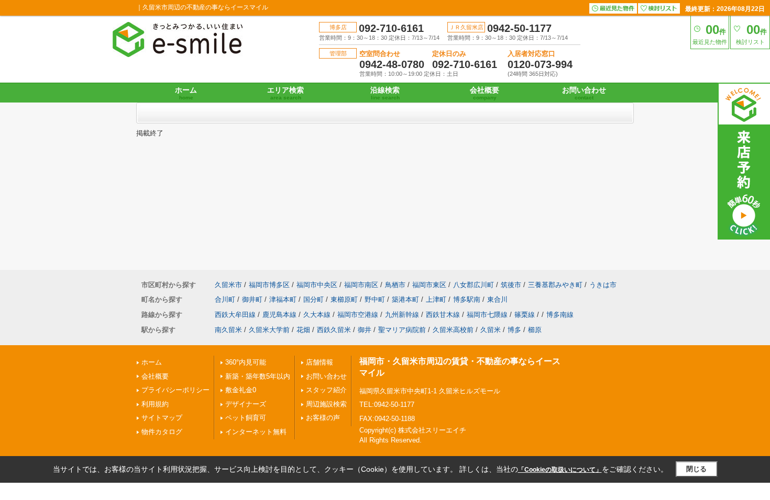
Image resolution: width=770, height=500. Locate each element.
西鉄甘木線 (443, 315)
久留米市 (228, 285)
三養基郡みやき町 (555, 285)
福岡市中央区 (316, 285)
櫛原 (535, 330)
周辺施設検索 (326, 404)
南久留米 (228, 330)
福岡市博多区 (269, 285)
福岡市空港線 (357, 315)
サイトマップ (161, 418)
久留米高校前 (453, 330)
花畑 (303, 330)
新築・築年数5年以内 (257, 376)
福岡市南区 (361, 285)
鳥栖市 (395, 285)
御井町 (252, 299)
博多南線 (560, 315)
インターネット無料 (256, 432)
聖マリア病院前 (402, 330)
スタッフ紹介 (326, 390)
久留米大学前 (269, 330)
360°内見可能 (245, 362)
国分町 (313, 299)
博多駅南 (466, 299)
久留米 (490, 330)
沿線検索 (385, 93)
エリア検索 (285, 93)
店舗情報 (319, 362)
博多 (514, 330)
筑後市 (511, 285)
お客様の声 (323, 418)
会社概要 (484, 93)
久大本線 (317, 315)
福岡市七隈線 (487, 315)
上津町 (436, 299)
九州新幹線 (402, 315)
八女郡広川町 (473, 285)
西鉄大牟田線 (235, 315)
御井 (364, 330)
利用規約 (155, 404)
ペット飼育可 (245, 418)
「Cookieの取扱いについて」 (560, 469)
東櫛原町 (344, 299)
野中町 (375, 299)
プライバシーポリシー (175, 390)
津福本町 (282, 299)
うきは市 (603, 285)
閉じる (696, 469)
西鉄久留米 (334, 330)
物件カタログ (161, 432)
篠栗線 (524, 315)
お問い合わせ (584, 93)
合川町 (225, 299)
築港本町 (405, 299)
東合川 (497, 299)
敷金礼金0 (240, 390)
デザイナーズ (245, 404)
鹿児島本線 (279, 315)
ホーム (186, 93)
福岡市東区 (429, 285)
